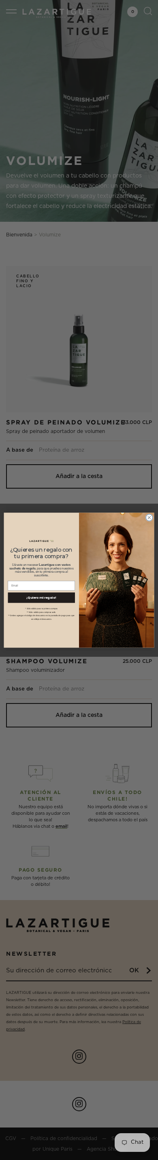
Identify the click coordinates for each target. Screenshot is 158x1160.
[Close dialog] (149, 517)
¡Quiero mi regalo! (41, 597)
